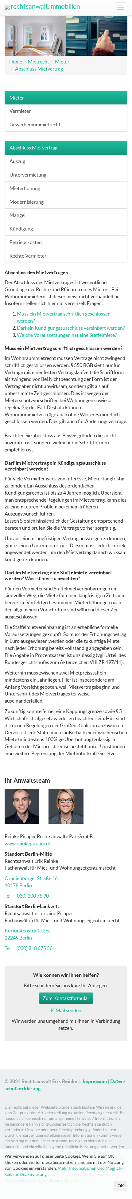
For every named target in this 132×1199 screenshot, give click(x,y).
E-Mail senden (66, 1010)
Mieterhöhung (25, 188)
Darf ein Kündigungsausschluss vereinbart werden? (71, 328)
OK (121, 1185)
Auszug (17, 161)
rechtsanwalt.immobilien (45, 6)
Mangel (17, 215)
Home (15, 61)
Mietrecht (38, 61)
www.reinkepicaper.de (28, 843)
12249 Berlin (18, 937)
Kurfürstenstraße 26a (28, 930)
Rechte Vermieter (28, 256)
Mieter (62, 61)
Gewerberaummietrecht (35, 124)
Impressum (95, 1081)
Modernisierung (27, 202)
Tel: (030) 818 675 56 (28, 948)
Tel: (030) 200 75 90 (27, 896)
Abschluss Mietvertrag (39, 68)
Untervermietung (28, 174)
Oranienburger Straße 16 (31, 878)
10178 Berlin (18, 885)
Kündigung (21, 228)
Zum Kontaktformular (66, 998)
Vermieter (20, 111)
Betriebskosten (26, 242)
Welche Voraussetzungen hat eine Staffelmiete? (67, 335)
